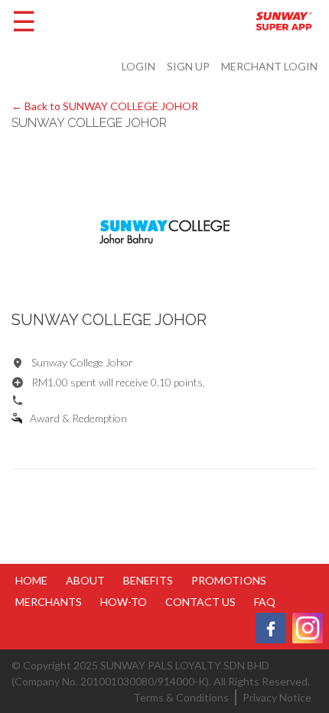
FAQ (264, 601)
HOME (31, 580)
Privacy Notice (277, 697)
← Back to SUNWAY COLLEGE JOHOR (104, 105)
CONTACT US (200, 601)
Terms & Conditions (181, 697)
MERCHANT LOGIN (269, 66)
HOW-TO (123, 601)
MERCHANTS (48, 601)
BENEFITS (148, 580)
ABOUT (85, 580)
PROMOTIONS (228, 580)
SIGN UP (188, 66)
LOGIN (138, 66)
